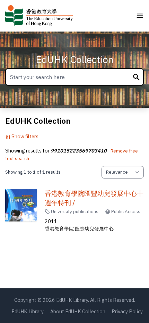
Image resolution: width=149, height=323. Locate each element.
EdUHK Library (27, 311)
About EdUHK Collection (77, 311)
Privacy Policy (127, 311)
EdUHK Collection (75, 59)
